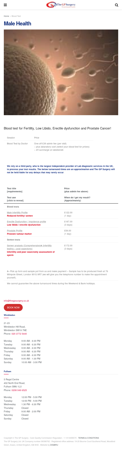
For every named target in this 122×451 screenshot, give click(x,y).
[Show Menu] (5, 5)
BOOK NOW (13, 307)
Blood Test (16, 16)
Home (6, 16)
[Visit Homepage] (60, 5)
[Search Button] (116, 5)
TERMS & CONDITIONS (88, 437)
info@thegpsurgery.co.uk (16, 300)
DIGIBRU (54, 444)
